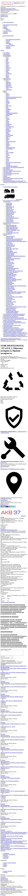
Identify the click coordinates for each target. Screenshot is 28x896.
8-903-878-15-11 (17, 3)
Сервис (5, 27)
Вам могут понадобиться (6, 665)
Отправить (3, 664)
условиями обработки (6, 663)
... (3, 37)
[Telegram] (14, 506)
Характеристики (9, 529)
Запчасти (5, 26)
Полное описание (5, 466)
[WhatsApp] (11, 506)
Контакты (5, 33)
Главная (2, 338)
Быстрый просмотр (5, 667)
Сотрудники (6, 856)
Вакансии (5, 855)
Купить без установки (19, 469)
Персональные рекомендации (19, 665)
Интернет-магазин (14, 9)
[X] (7, 506)
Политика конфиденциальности (8, 888)
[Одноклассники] (3, 506)
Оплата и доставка (7, 31)
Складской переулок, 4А (6, 497)
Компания (5, 28)
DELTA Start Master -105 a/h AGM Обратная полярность (13, 686)
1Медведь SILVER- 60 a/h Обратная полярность (12, 752)
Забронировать (4, 500)
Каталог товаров (8, 338)
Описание (3, 529)
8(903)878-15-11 (4, 15)
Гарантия (5, 32)
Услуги (5, 866)
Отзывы (15, 529)
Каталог (2, 50)
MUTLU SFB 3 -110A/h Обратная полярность (11, 715)
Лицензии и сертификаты (9, 854)
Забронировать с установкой (7, 469)
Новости (8, 29)
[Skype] (13, 506)
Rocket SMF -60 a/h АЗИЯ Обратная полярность (12, 809)
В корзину (3, 528)
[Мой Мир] (5, 506)
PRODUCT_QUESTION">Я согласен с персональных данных (12, 662)
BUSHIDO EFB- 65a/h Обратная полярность (11, 822)
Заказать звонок (4, 16)
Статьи (5, 864)
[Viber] (9, 506)
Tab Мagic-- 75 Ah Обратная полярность (10, 781)
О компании (6, 853)
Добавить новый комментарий (8, 602)
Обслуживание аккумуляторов (10, 24)
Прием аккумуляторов (8, 22)
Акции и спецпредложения (9, 862)
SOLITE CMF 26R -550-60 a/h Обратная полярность (13, 739)
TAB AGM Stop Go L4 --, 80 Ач (8, 726)
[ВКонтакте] (1, 506)
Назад (7, 57)
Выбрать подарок (5, 503)
